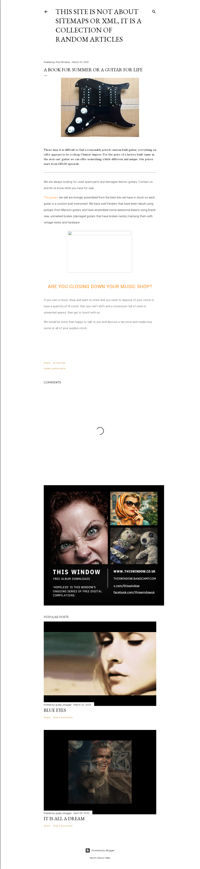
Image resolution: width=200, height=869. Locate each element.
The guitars (51, 197)
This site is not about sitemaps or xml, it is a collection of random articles (98, 25)
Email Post (59, 362)
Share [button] (47, 362)
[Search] (154, 11)
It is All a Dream (64, 818)
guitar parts (58, 368)
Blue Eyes (55, 710)
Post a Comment (63, 717)
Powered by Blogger (103, 850)
